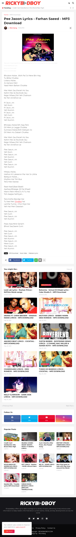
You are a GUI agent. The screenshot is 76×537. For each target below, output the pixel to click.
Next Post (69, 406)
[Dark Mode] (69, 3)
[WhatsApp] (36, 260)
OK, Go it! (9, 531)
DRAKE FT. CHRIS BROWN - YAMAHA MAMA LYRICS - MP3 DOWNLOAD (20, 317)
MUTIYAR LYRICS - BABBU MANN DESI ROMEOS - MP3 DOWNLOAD (54, 317)
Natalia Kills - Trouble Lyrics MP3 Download (11, 485)
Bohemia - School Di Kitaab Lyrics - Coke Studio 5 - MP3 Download (54, 291)
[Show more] (44, 260)
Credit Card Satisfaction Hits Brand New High (28, 8)
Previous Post (8, 406)
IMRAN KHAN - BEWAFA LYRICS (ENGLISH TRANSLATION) (27, 486)
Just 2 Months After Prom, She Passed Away (46, 444)
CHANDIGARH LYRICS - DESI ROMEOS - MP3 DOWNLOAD (16, 370)
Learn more (20, 527)
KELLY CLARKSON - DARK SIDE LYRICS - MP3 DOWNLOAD (17, 396)
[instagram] (42, 518)
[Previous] (71, 8)
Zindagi (18, 201)
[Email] (40, 260)
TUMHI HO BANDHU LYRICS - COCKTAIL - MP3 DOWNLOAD (52, 370)
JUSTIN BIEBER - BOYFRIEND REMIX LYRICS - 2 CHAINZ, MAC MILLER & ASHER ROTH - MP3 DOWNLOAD (55, 343)
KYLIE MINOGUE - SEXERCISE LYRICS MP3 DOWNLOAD (10, 466)
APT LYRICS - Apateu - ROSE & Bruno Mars (29, 465)
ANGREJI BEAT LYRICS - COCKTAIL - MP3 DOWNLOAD (19, 342)
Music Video (23, 253)
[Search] (73, 3)
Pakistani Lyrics (33, 253)
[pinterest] (46, 518)
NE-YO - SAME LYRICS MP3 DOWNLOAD (46, 465)
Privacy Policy (40, 528)
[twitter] (33, 518)
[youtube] (38, 518)
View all (69, 269)
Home (6, 15)
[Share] (70, 28)
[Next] (73, 8)
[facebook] (29, 518)
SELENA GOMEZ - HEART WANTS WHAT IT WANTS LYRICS (27, 445)
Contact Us (51, 528)
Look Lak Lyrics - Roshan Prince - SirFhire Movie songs (18, 291)
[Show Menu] (2, 3)
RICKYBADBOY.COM (45, 531)
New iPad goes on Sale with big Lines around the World (63, 466)
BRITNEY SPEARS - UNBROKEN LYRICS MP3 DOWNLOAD (63, 444)
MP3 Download (15, 15)
